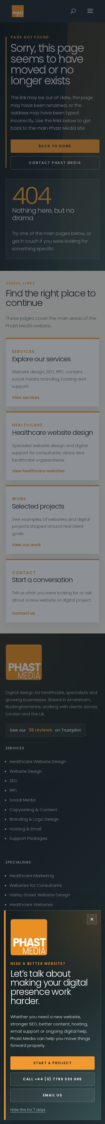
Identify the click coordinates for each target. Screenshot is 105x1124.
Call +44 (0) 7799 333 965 (52, 1079)
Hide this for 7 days (27, 1109)
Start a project (52, 1063)
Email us (52, 1095)
